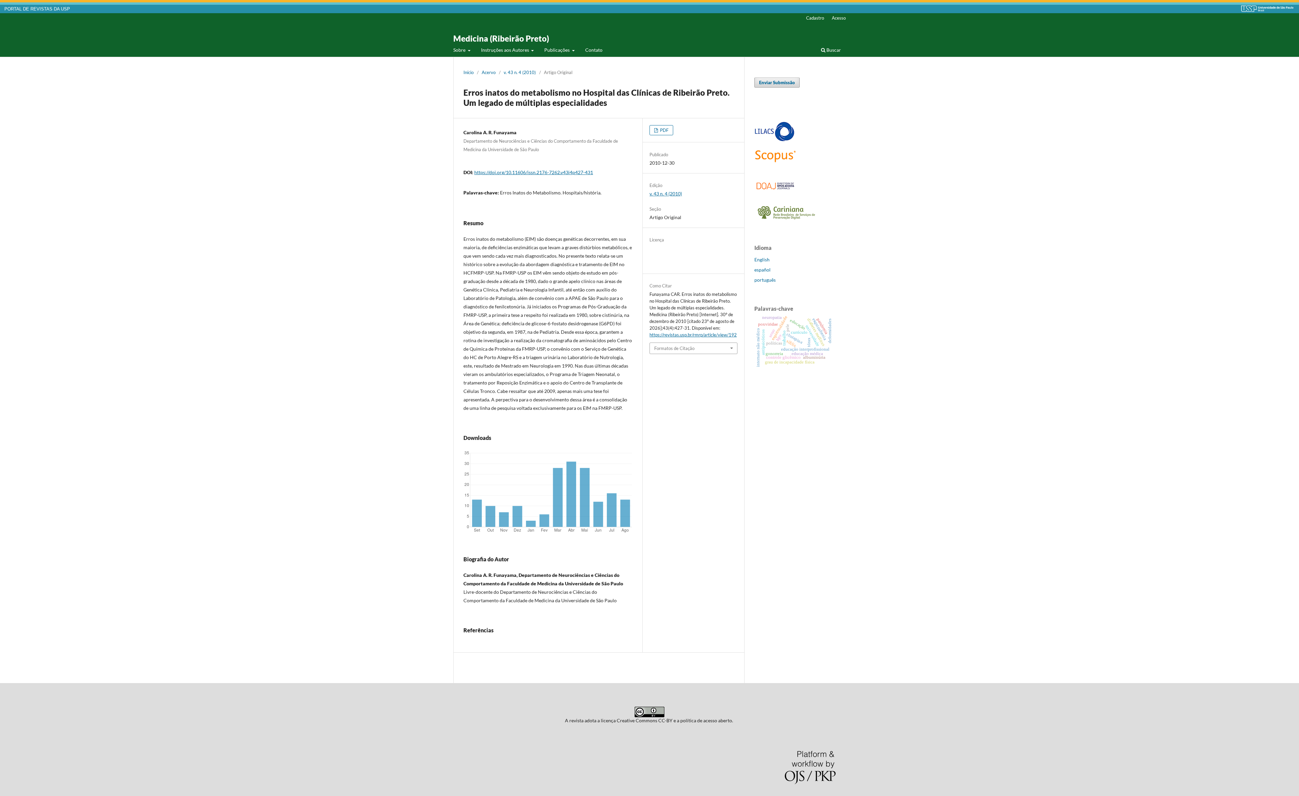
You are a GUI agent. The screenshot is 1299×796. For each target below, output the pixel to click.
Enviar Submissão (777, 82)
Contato (593, 50)
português (765, 280)
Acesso (839, 18)
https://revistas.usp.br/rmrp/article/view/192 (693, 334)
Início (468, 72)
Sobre (459, 50)
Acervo (489, 72)
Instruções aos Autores (505, 50)
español (762, 270)
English (762, 259)
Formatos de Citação (674, 348)
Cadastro (815, 18)
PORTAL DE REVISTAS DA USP (37, 9)
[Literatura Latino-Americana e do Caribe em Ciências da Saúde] (774, 140)
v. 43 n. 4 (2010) (520, 72)
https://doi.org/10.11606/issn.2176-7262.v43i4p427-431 (533, 172)
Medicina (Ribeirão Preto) (501, 38)
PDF (663, 130)
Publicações (557, 50)
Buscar (833, 50)
